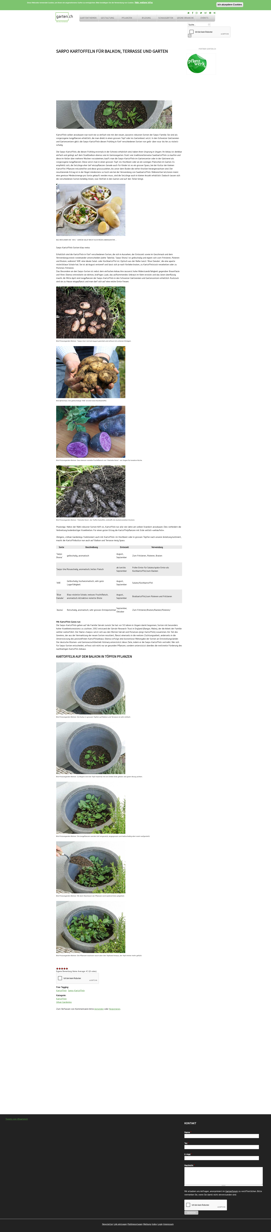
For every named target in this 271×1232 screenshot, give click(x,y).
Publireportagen (135, 1224)
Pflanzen (127, 18)
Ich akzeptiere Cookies (230, 4)
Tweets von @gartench (16, 1119)
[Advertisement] (119, 78)
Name (187, 1132)
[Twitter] (201, 12)
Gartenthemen (88, 18)
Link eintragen (120, 1224)
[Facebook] (193, 12)
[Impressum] (210, 12)
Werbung (147, 1224)
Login (160, 1224)
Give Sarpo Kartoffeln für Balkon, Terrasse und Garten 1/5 (57, 968)
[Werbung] (206, 12)
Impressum (168, 1224)
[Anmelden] (215, 12)
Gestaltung (107, 18)
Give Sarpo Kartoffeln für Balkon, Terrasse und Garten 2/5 (60, 968)
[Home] (188, 12)
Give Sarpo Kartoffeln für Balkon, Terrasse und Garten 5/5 (67, 968)
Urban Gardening (64, 1002)
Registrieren (114, 1008)
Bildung (146, 18)
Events (204, 18)
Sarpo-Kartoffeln (76, 990)
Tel (186, 1143)
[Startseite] (64, 21)
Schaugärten (165, 18)
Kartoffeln (61, 990)
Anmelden (99, 1008)
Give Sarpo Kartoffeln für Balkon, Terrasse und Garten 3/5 (62, 968)
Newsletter (107, 1224)
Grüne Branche (185, 18)
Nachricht (189, 1165)
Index (154, 1224)
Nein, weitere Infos (144, 2)
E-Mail (188, 1154)
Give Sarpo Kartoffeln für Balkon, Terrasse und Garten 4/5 (64, 968)
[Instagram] (197, 12)
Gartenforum (231, 1191)
